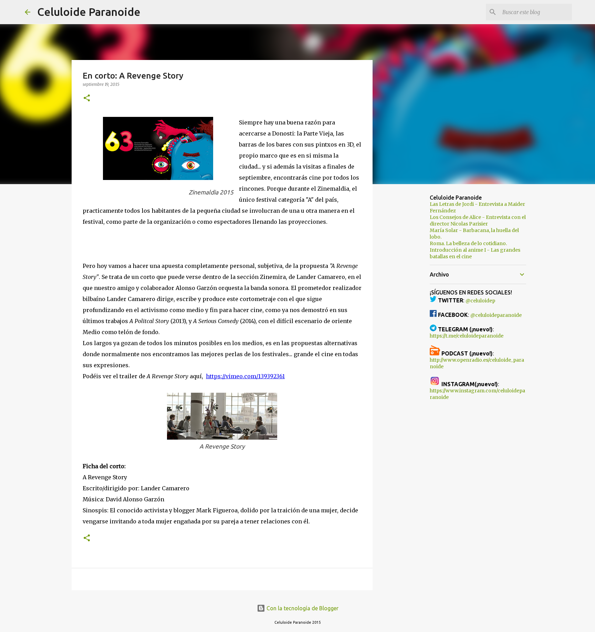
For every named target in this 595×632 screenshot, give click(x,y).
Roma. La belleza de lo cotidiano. (468, 243)
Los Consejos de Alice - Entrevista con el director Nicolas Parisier (478, 220)
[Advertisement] (408, 297)
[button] (87, 98)
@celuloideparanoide (496, 315)
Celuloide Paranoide (88, 12)
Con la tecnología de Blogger (301, 608)
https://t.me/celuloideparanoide (466, 336)
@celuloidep (480, 301)
